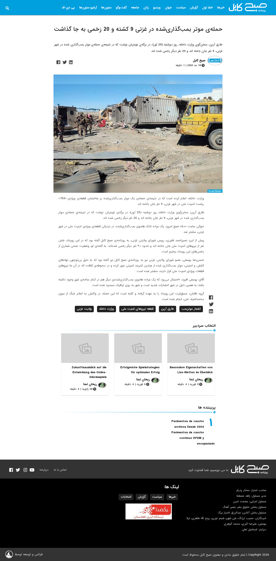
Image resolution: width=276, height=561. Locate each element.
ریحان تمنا (196, 379)
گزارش (194, 7)
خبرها (220, 7)
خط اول (207, 7)
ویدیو (157, 7)
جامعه (135, 7)
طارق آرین (167, 308)
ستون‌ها (106, 7)
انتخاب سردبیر (204, 326)
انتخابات (126, 496)
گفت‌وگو (121, 7)
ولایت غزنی (84, 308)
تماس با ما (60, 470)
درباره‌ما (44, 470)
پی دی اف (68, 7)
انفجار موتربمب (191, 308)
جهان (168, 7)
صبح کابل (199, 61)
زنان (146, 7)
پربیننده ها (207, 407)
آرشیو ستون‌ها (88, 7)
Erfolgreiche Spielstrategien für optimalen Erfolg (140, 370)
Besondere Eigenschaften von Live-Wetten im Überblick (191, 370)
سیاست (181, 7)
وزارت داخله (106, 308)
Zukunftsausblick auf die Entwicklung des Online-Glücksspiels (89, 372)
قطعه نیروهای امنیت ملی (137, 308)
